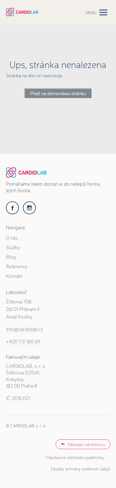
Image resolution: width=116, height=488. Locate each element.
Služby (13, 247)
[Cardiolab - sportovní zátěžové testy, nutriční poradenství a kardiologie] (22, 12)
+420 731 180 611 (23, 341)
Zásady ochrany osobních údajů (80, 469)
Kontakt (14, 275)
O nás (12, 237)
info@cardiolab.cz (24, 329)
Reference (16, 266)
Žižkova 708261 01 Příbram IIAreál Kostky (22, 309)
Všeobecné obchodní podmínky (75, 457)
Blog (11, 256)
